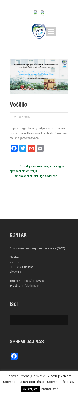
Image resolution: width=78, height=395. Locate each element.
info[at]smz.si (30, 285)
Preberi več (49, 389)
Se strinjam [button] (30, 389)
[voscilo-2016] (39, 76)
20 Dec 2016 (22, 116)
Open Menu (51, 31)
